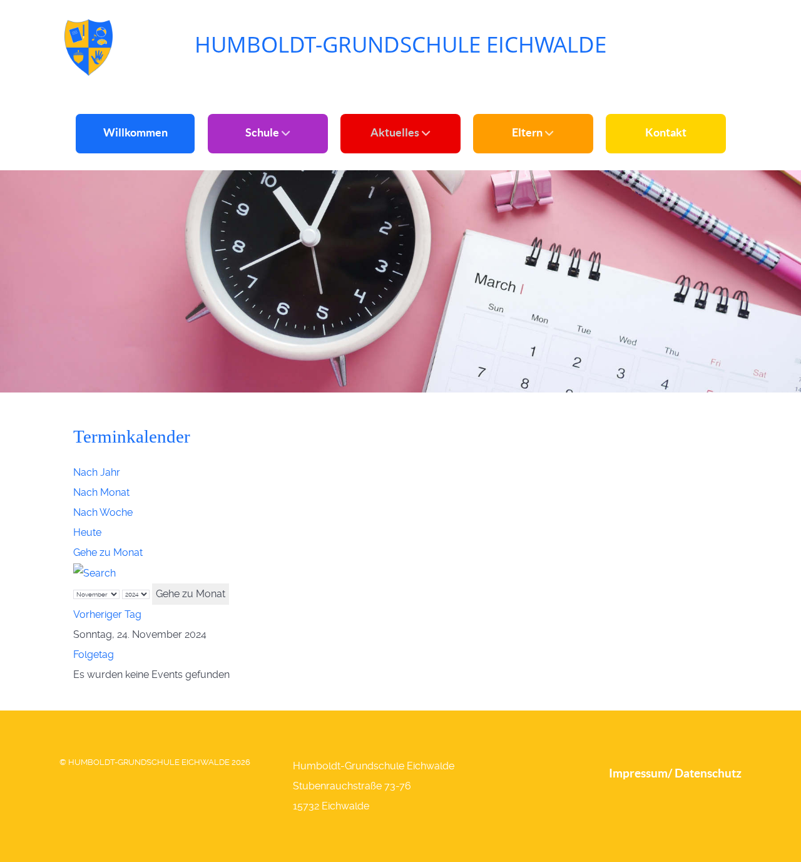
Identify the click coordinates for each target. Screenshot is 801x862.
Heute (87, 532)
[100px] (88, 46)
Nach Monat (101, 492)
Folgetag (93, 654)
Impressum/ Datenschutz (675, 773)
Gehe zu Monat (108, 552)
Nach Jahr (96, 472)
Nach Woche (103, 512)
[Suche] (94, 572)
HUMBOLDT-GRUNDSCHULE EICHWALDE (400, 44)
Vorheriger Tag (107, 614)
